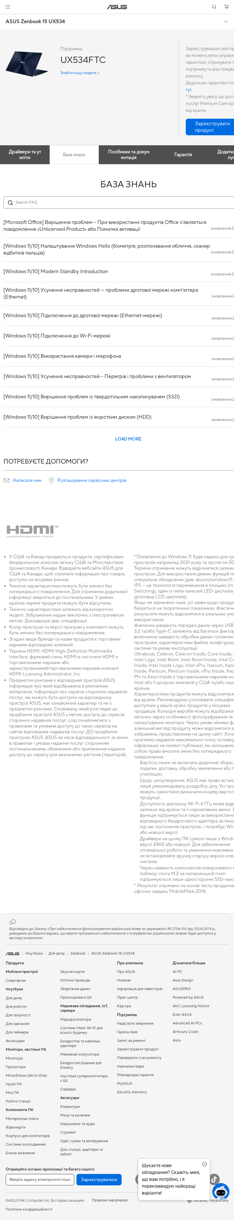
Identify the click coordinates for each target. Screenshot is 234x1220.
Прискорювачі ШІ (76, 997)
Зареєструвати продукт (138, 1049)
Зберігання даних (75, 989)
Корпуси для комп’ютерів (28, 1136)
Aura (177, 1040)
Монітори (14, 1058)
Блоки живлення (20, 1153)
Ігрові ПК (14, 1084)
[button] (7, 6)
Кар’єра (124, 1006)
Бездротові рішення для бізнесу (81, 1065)
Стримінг (68, 1132)
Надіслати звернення (135, 1023)
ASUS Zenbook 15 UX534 (35, 22)
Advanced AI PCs (187, 1023)
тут (188, 90)
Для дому (14, 998)
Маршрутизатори (75, 1019)
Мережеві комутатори (79, 1054)
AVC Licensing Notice (191, 1006)
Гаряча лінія (127, 1032)
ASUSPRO (182, 989)
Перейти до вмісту (7, 17)
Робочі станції (18, 1101)
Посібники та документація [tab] (128, 154)
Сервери (68, 1089)
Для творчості (18, 1015)
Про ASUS (126, 971)
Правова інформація (110, 1200)
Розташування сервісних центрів (91, 480)
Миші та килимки (75, 1115)
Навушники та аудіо (77, 1124)
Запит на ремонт (131, 1040)
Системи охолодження (26, 1144)
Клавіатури (70, 1106)
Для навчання (17, 1024)
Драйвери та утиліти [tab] (25, 154)
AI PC (177, 971)
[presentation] (6, 480)
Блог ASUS (182, 1014)
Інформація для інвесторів (139, 989)
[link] (117, 7)
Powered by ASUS (188, 997)
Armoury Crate (185, 1032)
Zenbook (78, 953)
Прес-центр (127, 997)
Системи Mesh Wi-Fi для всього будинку (81, 1030)
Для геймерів (17, 1032)
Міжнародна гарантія (135, 1075)
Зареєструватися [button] (99, 1180)
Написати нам (27, 480)
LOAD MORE (128, 439)
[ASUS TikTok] (214, 1179)
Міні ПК (12, 1092)
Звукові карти (72, 971)
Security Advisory (132, 1092)
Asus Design (183, 980)
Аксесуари (15, 1041)
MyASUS (124, 1083)
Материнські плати (22, 1118)
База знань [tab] (74, 155)
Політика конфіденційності (29, 1209)
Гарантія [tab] (183, 155)
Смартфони (16, 980)
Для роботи (16, 1006)
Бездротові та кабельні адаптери (80, 1043)
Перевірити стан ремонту (139, 1058)
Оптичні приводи (75, 980)
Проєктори (16, 1067)
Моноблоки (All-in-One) (26, 1075)
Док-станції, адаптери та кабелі (81, 1152)
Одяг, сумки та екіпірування (84, 1141)
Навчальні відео (130, 1066)
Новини (124, 980)
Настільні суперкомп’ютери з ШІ (84, 1078)
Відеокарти (16, 1127)
